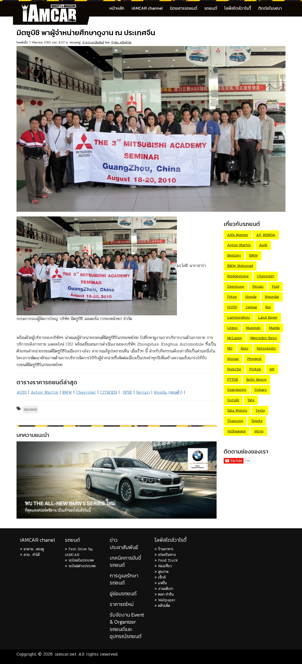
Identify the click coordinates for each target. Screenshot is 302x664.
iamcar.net (66, 654)
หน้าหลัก (116, 8)
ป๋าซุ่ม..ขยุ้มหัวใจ (121, 42)
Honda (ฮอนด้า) (168, 392)
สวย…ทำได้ (32, 555)
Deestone (235, 286)
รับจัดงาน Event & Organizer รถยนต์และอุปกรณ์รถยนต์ (127, 625)
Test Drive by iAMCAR (78, 552)
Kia (268, 307)
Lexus (232, 328)
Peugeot (254, 359)
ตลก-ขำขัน (166, 594)
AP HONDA (265, 235)
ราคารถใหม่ (122, 604)
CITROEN (108, 392)
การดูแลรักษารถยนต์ (124, 579)
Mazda (274, 328)
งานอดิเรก (165, 589)
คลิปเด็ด (164, 606)
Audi (263, 245)
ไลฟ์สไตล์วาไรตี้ (237, 8)
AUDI (22, 392)
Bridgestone (238, 276)
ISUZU (232, 307)
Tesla (260, 410)
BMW (67, 392)
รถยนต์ (210, 8)
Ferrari (143, 392)
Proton (255, 369)
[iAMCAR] (53, 7)
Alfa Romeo (237, 235)
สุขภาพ (163, 572)
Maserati (253, 328)
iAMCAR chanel (37, 540)
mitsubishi (30, 409)
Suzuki (233, 400)
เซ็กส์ (162, 577)
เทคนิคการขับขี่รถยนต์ (125, 561)
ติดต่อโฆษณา (270, 8)
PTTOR (232, 379)
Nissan (233, 359)
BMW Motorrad (240, 266)
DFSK (127, 392)
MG (229, 348)
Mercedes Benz (263, 338)
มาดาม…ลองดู (34, 549)
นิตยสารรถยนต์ (183, 8)
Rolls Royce (256, 379)
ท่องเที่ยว (165, 566)
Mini (244, 348)
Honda (250, 297)
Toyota (256, 421)
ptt (272, 369)
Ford (275, 286)
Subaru (260, 390)
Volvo (259, 431)
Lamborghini (238, 317)
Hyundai (272, 297)
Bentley (234, 255)
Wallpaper (166, 600)
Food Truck (168, 560)
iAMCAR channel (147, 8)
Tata (250, 400)
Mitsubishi (266, 348)
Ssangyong (236, 390)
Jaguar (251, 307)
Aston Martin (44, 392)
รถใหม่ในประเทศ (81, 560)
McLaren (234, 338)
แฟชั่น (162, 583)
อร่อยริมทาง (167, 555)
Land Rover (267, 317)
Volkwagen (236, 431)
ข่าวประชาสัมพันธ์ (93, 42)
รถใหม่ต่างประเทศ (82, 566)
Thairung (235, 421)
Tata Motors (237, 410)
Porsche (234, 369)
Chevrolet (86, 392)
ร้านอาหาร (165, 549)
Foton (232, 297)
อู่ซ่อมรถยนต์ (123, 593)
